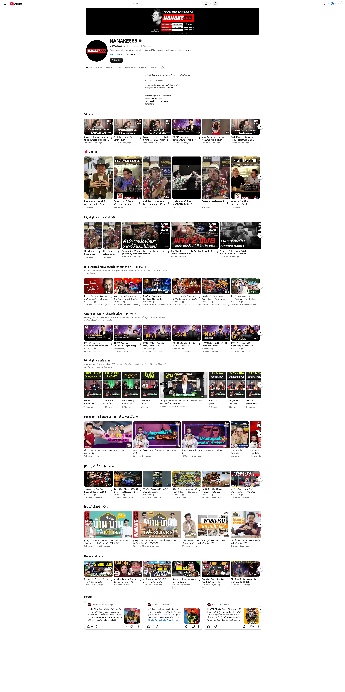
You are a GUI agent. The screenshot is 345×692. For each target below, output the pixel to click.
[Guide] (4, 3)
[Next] (260, 126)
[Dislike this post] (96, 626)
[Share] (125, 626)
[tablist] (172, 68)
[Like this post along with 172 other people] (148, 626)
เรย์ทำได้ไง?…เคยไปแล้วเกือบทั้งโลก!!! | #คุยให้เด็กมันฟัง (168, 75)
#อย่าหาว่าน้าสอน (167, 615)
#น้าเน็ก (151, 620)
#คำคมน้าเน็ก (160, 620)
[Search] (206, 3)
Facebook (116, 54)
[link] (114, 616)
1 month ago (108, 605)
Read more (149, 104)
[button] (149, 104)
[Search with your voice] (215, 3)
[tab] (89, 68)
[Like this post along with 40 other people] (208, 626)
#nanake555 (172, 620)
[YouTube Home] (16, 4)
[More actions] (111, 137)
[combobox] (166, 3)
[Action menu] (138, 626)
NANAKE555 (88, 302)
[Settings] (324, 3)
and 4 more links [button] (128, 54)
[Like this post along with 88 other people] (89, 626)
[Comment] (193, 626)
